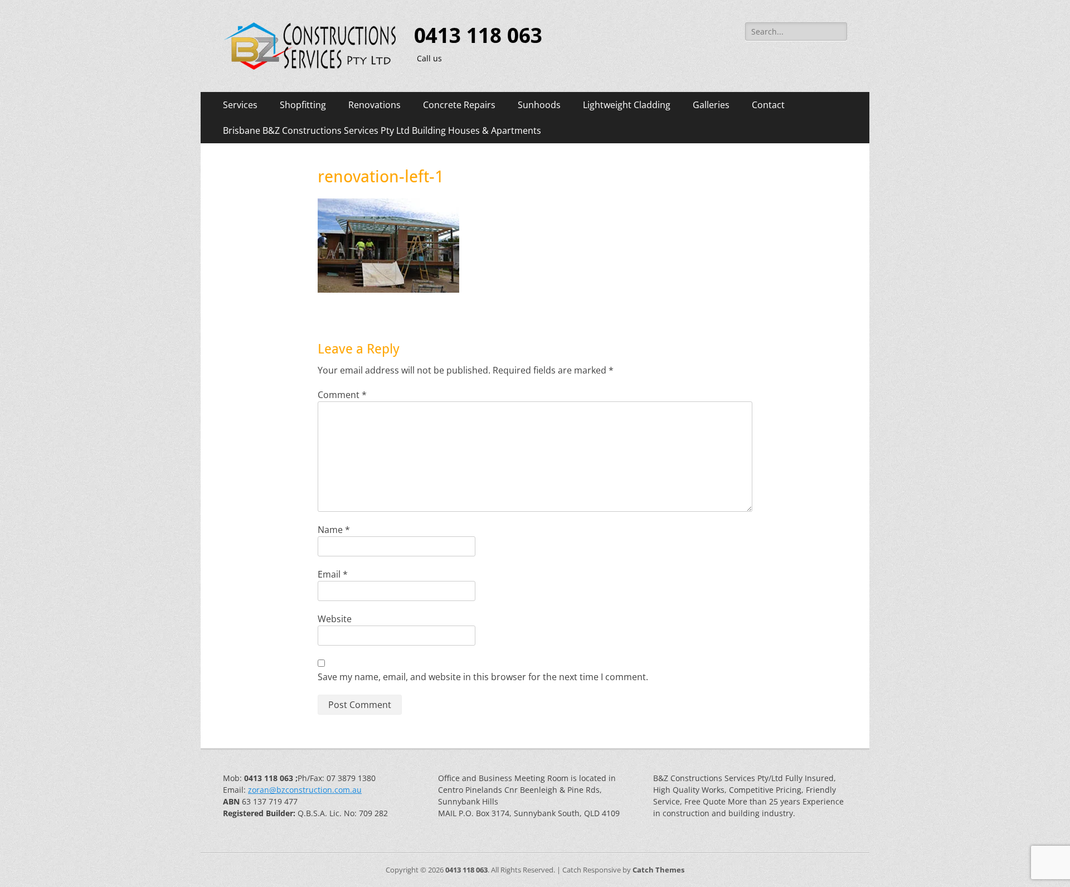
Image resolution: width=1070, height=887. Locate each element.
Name (334, 530)
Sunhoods (539, 105)
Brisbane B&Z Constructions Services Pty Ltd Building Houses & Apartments (382, 130)
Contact (768, 105)
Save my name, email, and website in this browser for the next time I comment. (483, 677)
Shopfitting (303, 105)
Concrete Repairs (459, 105)
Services (240, 105)
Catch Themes (658, 870)
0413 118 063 (478, 35)
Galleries (711, 105)
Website (335, 619)
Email (333, 574)
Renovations (374, 105)
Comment (342, 395)
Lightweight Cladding (626, 105)
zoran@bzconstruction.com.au (305, 789)
